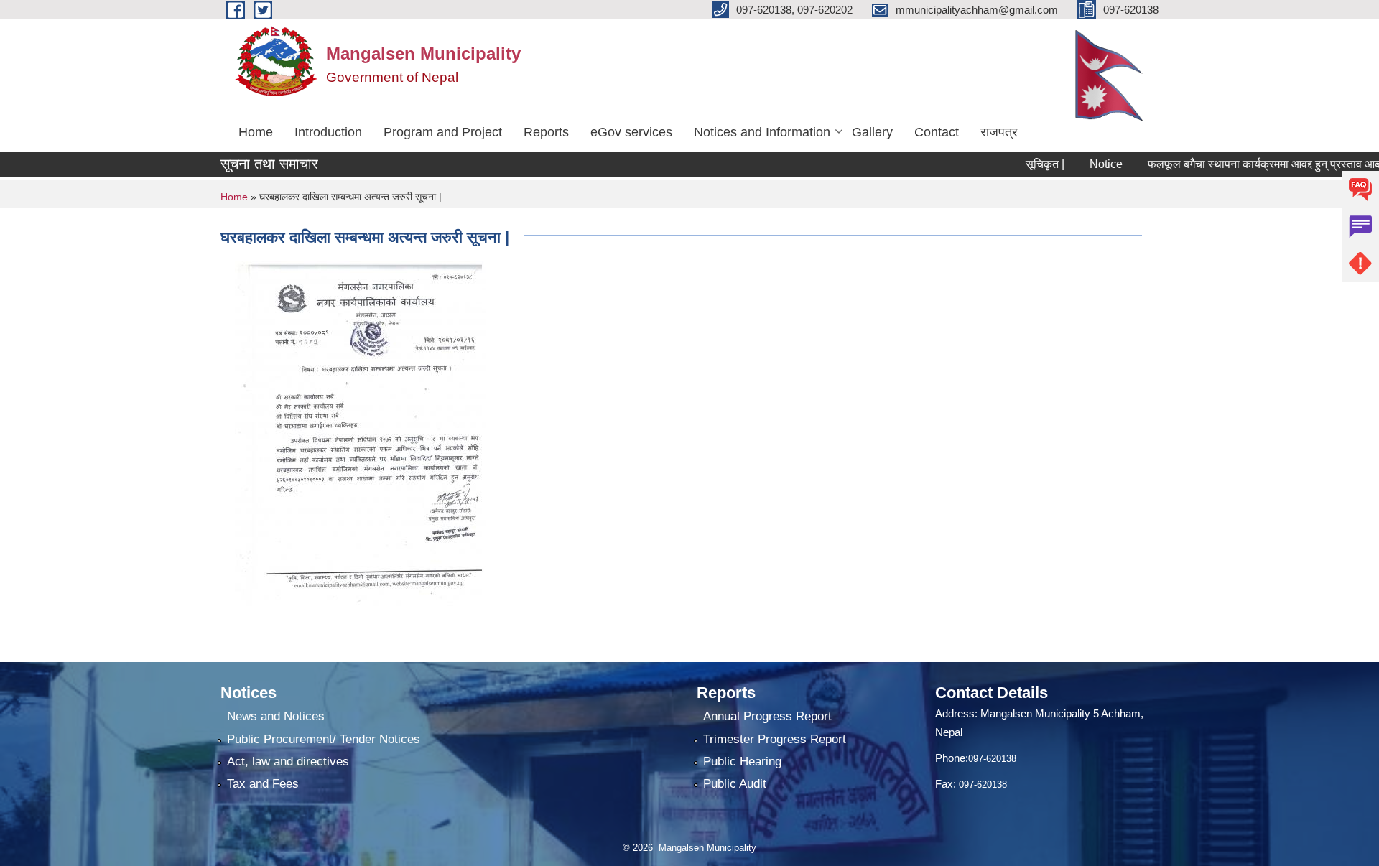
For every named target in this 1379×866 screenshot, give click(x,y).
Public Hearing (742, 761)
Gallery (872, 132)
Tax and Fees (263, 784)
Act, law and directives (288, 761)
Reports (546, 132)
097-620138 (992, 758)
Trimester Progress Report (774, 739)
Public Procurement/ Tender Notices (323, 739)
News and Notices (276, 716)
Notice (1088, 164)
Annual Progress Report (767, 716)
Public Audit (734, 784)
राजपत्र (999, 132)
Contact (936, 132)
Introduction (328, 132)
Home (255, 132)
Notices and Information (762, 132)
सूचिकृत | (1027, 164)
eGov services (631, 132)
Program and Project (443, 132)
